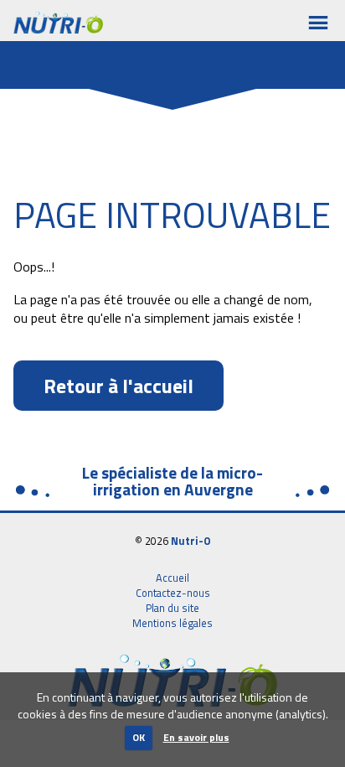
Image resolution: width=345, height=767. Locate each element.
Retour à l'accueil (118, 386)
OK (138, 737)
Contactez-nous (173, 592)
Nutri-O (191, 540)
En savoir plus (196, 737)
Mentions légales (172, 622)
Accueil (172, 577)
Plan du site (172, 607)
